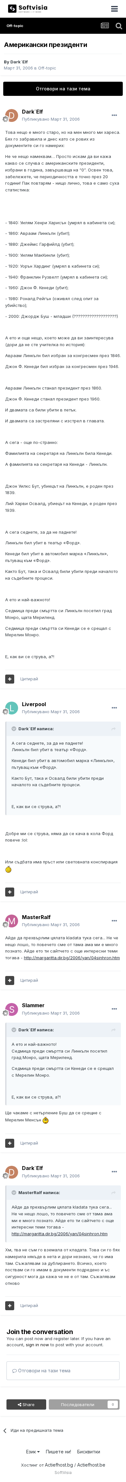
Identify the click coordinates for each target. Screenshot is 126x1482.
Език (31, 1451)
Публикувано (51, 119)
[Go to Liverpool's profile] (11, 708)
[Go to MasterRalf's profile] (11, 921)
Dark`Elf (19, 61)
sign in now (37, 1344)
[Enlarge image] (8, 868)
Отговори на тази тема (63, 88)
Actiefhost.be (91, 1465)
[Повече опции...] (114, 115)
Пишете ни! (58, 1451)
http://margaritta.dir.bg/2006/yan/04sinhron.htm (72, 957)
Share (28, 1404)
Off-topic (47, 67)
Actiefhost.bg (59, 1465)
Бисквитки (88, 1451)
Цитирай (29, 678)
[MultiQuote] (9, 679)
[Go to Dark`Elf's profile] (11, 115)
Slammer (33, 1005)
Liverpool (34, 704)
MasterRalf (36, 917)
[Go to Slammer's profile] (11, 1009)
